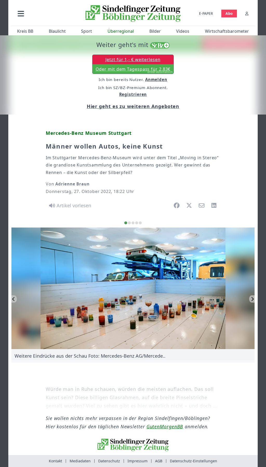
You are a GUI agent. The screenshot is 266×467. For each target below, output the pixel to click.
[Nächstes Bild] (252, 299)
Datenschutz (109, 460)
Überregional (121, 31)
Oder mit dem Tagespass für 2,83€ (134, 70)
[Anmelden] (246, 13)
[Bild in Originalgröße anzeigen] (133, 288)
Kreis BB (25, 31)
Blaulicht (57, 31)
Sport (86, 31)
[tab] (125, 222)
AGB (158, 460)
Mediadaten (80, 460)
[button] (46, 13)
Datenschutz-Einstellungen (193, 460)
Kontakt (55, 460)
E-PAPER (206, 13)
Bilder (155, 31)
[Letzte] (14, 299)
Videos (182, 31)
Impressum (138, 460)
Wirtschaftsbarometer (227, 31)
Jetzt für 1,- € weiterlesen (132, 59)
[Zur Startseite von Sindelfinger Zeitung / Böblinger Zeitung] (133, 13)
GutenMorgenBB (165, 426)
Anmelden (156, 79)
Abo (229, 13)
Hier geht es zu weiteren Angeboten (133, 106)
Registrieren (133, 94)
